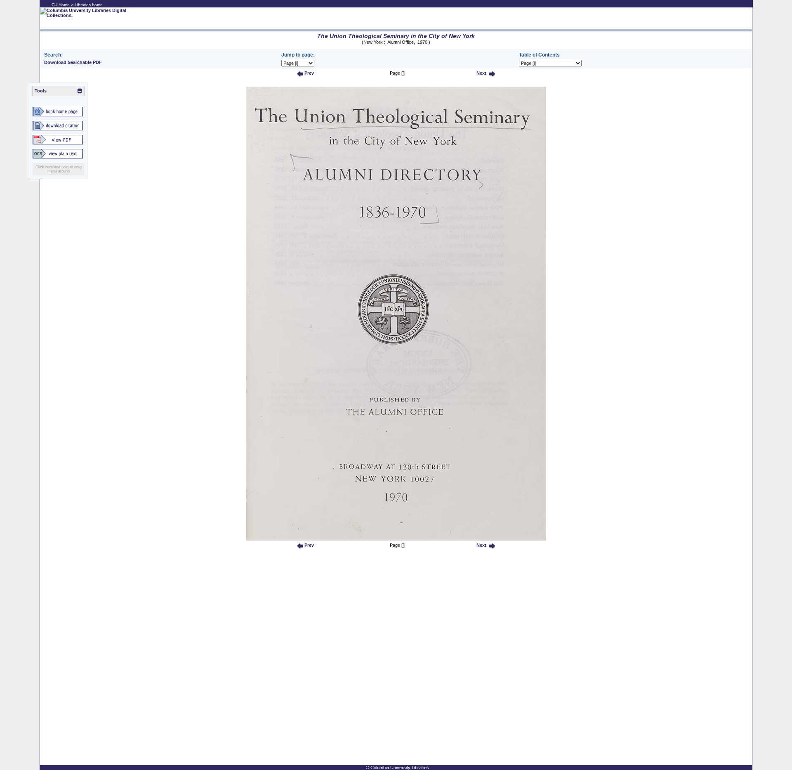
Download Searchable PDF (73, 62)
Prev (308, 73)
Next (480, 73)
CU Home (61, 4)
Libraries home (89, 4)
